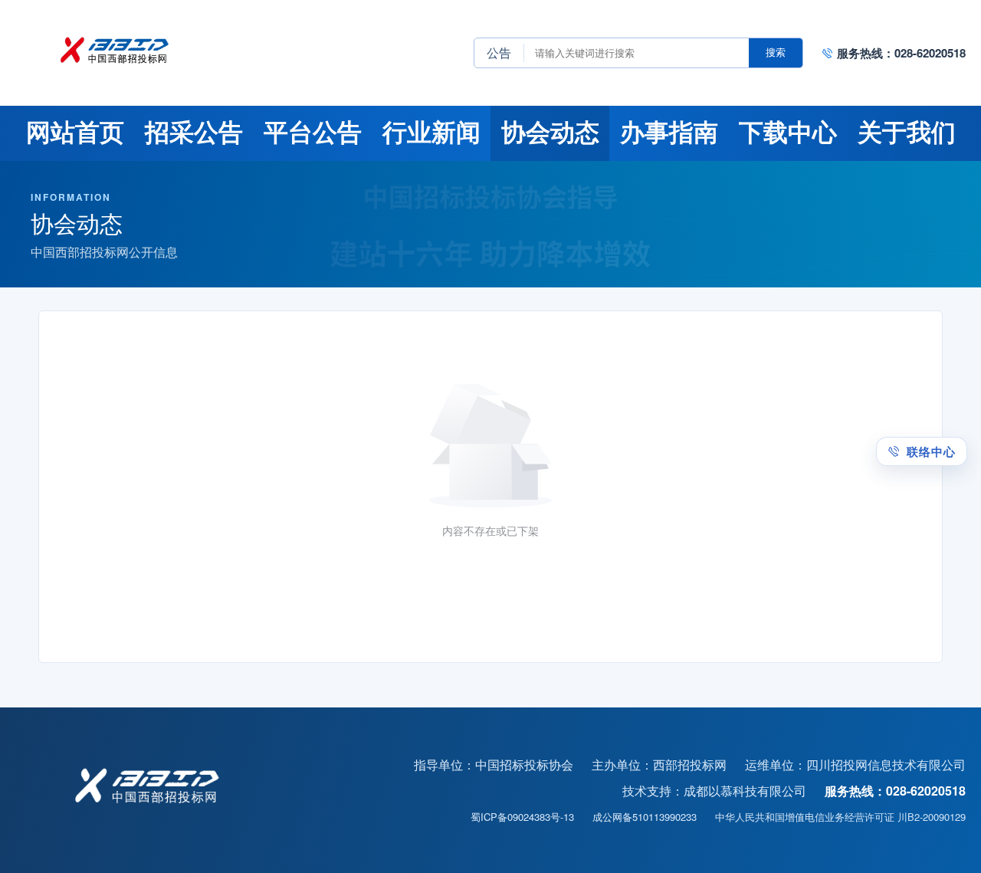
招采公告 (194, 132)
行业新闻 (431, 132)
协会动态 (550, 132)
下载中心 (788, 132)
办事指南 (669, 132)
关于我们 (907, 132)
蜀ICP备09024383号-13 (522, 816)
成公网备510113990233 (644, 816)
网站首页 (75, 132)
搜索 (776, 52)
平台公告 (313, 132)
